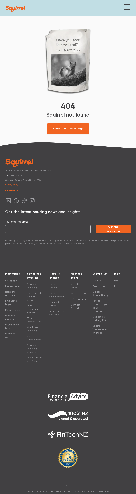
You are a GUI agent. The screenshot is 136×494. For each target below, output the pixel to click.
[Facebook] (16, 201)
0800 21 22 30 (16, 175)
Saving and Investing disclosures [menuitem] (33, 348)
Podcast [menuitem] (119, 286)
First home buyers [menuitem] (11, 302)
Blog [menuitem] (116, 280)
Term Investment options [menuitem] (33, 309)
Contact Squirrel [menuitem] (75, 306)
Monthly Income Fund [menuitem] (34, 320)
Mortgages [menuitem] (11, 280)
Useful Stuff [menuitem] (98, 280)
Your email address (16, 221)
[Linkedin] (8, 201)
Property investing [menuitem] (10, 317)
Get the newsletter (113, 229)
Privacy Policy (79, 491)
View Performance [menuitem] (34, 338)
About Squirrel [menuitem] (78, 293)
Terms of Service (96, 491)
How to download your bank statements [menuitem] (100, 306)
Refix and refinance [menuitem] (10, 293)
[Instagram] (32, 201)
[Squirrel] (15, 9)
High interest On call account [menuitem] (34, 296)
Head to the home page (68, 128)
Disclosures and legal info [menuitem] (99, 318)
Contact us (11, 190)
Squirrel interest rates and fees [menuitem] (99, 329)
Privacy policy (11, 185)
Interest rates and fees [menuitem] (34, 359)
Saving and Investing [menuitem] (33, 286)
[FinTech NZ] (68, 434)
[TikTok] (24, 201)
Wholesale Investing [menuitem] (33, 329)
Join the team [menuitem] (79, 299)
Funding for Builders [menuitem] (55, 304)
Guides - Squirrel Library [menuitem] (100, 293)
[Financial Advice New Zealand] (68, 396)
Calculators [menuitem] (98, 286)
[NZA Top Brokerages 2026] (68, 458)
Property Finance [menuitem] (53, 286)
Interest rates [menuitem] (12, 286)
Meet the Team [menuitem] (76, 286)
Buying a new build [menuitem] (12, 326)
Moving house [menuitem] (13, 310)
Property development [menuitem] (56, 295)
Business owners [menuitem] (10, 335)
